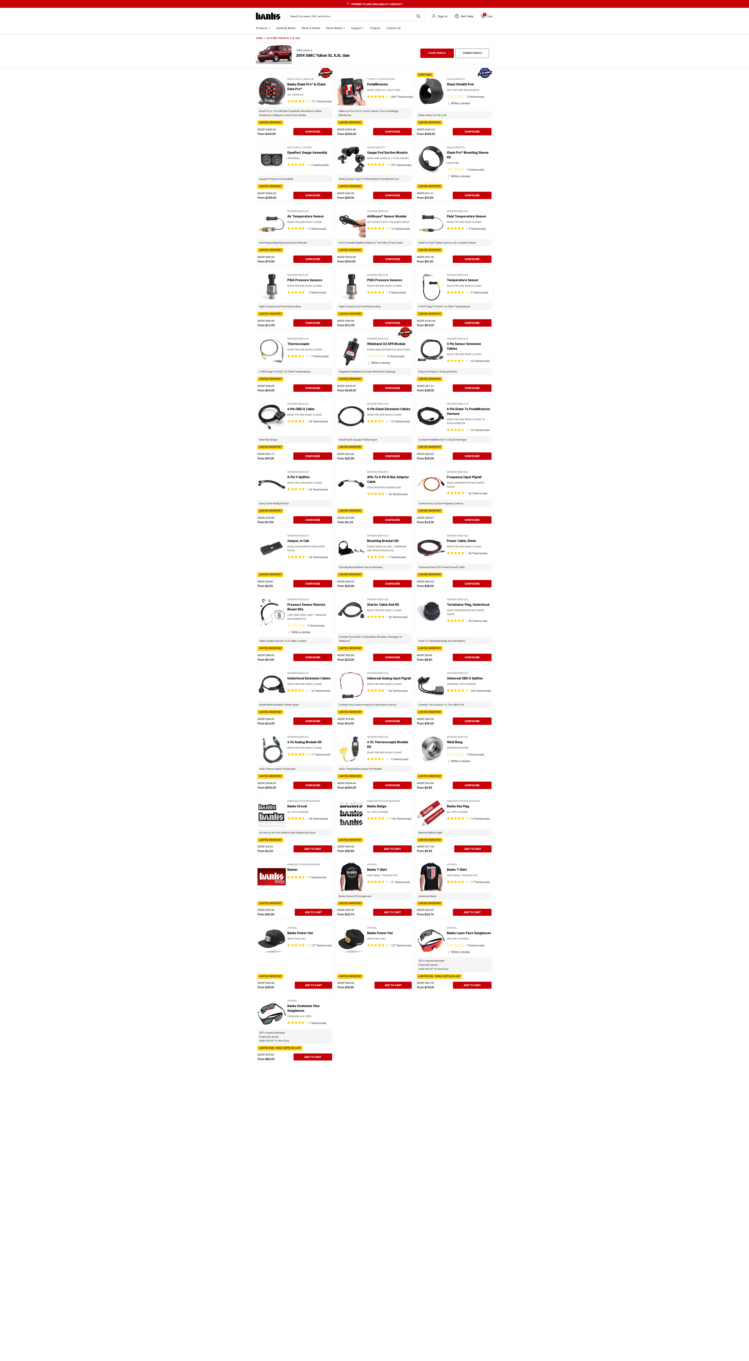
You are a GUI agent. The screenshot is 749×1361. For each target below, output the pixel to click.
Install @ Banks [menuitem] (286, 28)
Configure (312, 131)
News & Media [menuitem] (311, 28)
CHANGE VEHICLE (472, 53)
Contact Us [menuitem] (393, 28)
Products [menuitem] (261, 28)
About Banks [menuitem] (334, 28)
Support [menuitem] (356, 28)
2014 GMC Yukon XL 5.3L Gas (283, 38)
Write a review (460, 103)
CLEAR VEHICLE (437, 53)
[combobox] (356, 16)
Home (259, 38)
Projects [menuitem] (375, 28)
